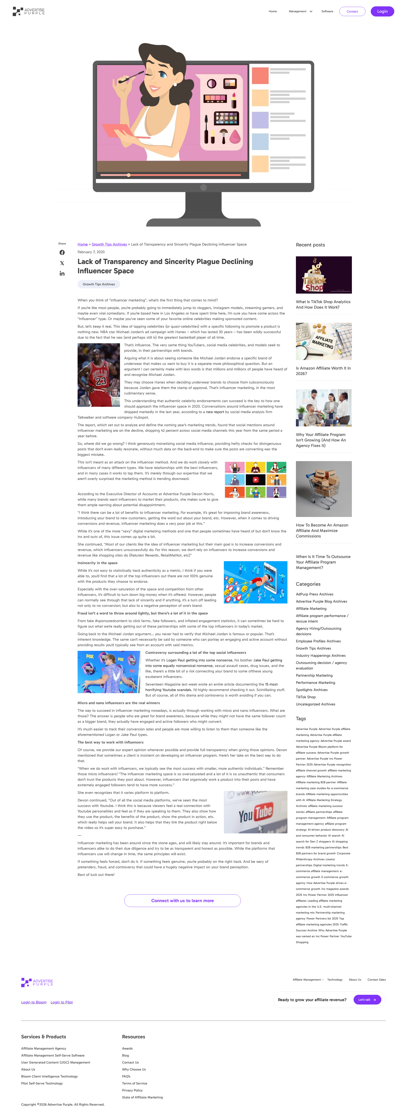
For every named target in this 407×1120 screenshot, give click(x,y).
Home (273, 11)
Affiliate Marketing (311, 608)
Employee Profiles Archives (318, 641)
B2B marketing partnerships (323, 847)
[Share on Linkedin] (62, 273)
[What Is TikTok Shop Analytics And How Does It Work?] (324, 274)
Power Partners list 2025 (322, 918)
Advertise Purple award (336, 741)
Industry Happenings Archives (321, 655)
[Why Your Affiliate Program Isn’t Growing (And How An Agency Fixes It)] (324, 407)
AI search (334, 835)
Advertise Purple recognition (332, 764)
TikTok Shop (306, 697)
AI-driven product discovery (326, 829)
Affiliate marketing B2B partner (316, 782)
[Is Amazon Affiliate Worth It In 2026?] (324, 341)
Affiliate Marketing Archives (324, 776)
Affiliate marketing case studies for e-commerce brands (322, 788)
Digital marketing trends (329, 865)
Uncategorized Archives (315, 704)
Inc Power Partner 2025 (318, 895)
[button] (311, 11)
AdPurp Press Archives (314, 594)
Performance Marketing (315, 682)
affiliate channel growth (311, 770)
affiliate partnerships (319, 812)
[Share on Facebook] (62, 252)
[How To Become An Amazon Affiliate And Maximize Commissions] (324, 488)
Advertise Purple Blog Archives (321, 601)
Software (327, 11)
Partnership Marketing (314, 675)
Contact (352, 11)
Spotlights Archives (312, 689)
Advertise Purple (307, 729)
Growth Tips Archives (109, 244)
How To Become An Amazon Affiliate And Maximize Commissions (322, 530)
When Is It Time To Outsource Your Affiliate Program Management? (323, 562)
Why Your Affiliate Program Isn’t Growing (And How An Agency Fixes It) (321, 440)
